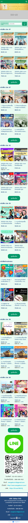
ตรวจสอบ (24, 23)
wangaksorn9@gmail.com (16, 482)
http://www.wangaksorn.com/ (16, 485)
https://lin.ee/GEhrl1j (17, 515)
